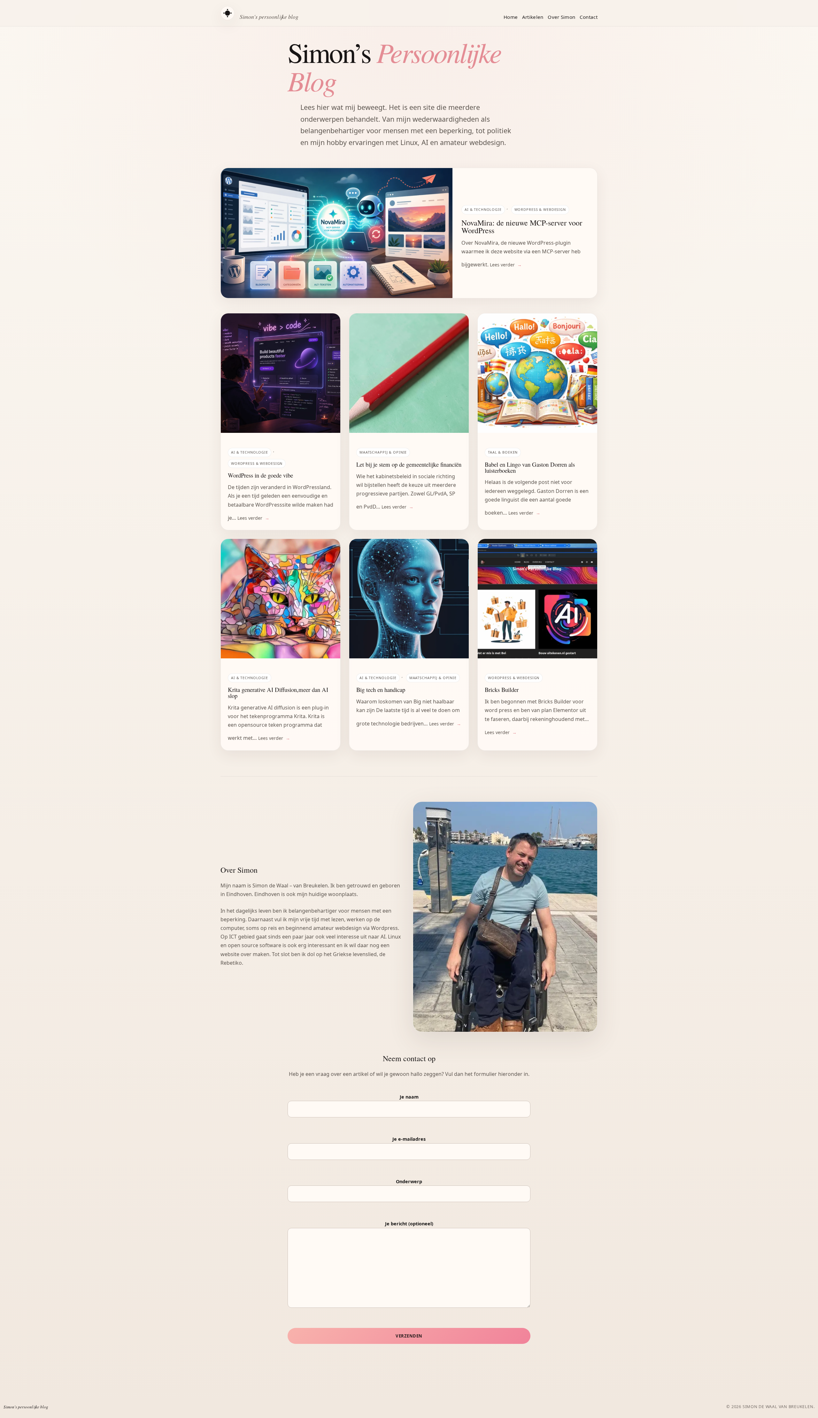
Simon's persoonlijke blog (269, 16)
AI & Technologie (483, 209)
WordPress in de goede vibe (260, 475)
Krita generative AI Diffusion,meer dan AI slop (278, 693)
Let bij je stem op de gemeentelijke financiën (408, 465)
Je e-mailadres (409, 1139)
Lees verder (502, 265)
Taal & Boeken (503, 452)
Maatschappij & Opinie (383, 452)
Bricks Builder (502, 690)
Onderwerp (409, 1181)
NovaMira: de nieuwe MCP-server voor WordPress (521, 226)
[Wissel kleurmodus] (227, 13)
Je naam (409, 1097)
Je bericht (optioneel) (409, 1224)
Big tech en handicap (380, 690)
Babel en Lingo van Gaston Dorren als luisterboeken (530, 467)
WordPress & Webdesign (540, 209)
